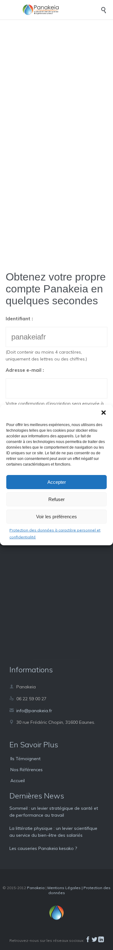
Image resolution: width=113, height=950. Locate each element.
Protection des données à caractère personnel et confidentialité (54, 533)
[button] (103, 412)
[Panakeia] (61, 9)
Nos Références (26, 769)
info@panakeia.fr (30, 710)
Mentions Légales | (65, 887)
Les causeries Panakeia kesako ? (43, 848)
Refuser (56, 499)
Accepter (56, 482)
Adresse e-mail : (25, 370)
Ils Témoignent (25, 758)
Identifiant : (19, 319)
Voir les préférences (56, 516)
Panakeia (36, 887)
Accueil (17, 780)
